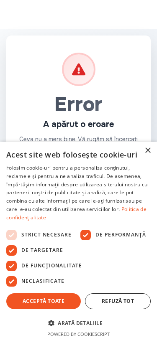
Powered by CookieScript (78, 334)
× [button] (147, 150)
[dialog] (78, 242)
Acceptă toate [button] (43, 301)
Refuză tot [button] (118, 301)
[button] (78, 323)
